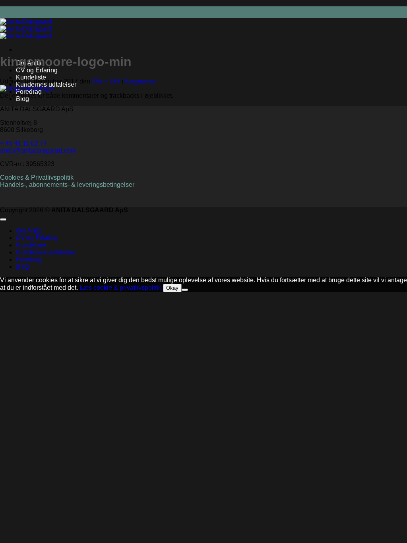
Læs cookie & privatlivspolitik (120, 287)
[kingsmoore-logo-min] (26, 88)
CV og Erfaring (37, 70)
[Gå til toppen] (3, 219)
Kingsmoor (140, 81)
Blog (22, 266)
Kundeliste (31, 77)
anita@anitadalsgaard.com (38, 150)
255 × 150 (106, 81)
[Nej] (185, 290)
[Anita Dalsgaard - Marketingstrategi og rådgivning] (26, 28)
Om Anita (29, 230)
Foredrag (29, 259)
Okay (172, 288)
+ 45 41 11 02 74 (23, 143)
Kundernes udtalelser (46, 252)
